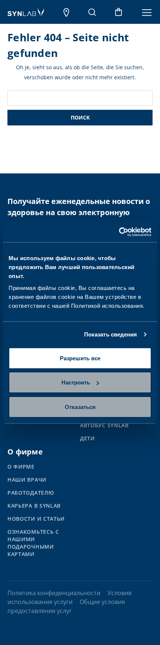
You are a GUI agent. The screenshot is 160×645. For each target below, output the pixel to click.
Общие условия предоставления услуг (66, 606)
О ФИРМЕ (21, 466)
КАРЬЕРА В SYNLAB (34, 505)
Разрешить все (80, 358)
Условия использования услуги (69, 597)
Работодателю (30, 492)
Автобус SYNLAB (104, 425)
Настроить (75, 382)
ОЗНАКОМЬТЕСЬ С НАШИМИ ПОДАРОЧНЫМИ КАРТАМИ (33, 543)
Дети (87, 438)
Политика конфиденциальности (53, 593)
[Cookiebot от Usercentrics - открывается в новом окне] (118, 232)
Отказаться (80, 406)
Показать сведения (110, 334)
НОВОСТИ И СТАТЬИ (36, 518)
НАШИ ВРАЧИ (27, 479)
